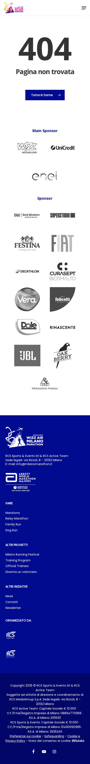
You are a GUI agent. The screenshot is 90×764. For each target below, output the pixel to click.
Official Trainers (17, 566)
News (9, 596)
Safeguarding (54, 736)
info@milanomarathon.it (34, 464)
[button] (84, 8)
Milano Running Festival (22, 555)
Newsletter (13, 608)
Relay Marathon (16, 519)
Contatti (11, 602)
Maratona (12, 513)
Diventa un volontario (21, 572)
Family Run (13, 524)
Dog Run (11, 530)
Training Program (18, 560)
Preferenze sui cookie (25, 736)
